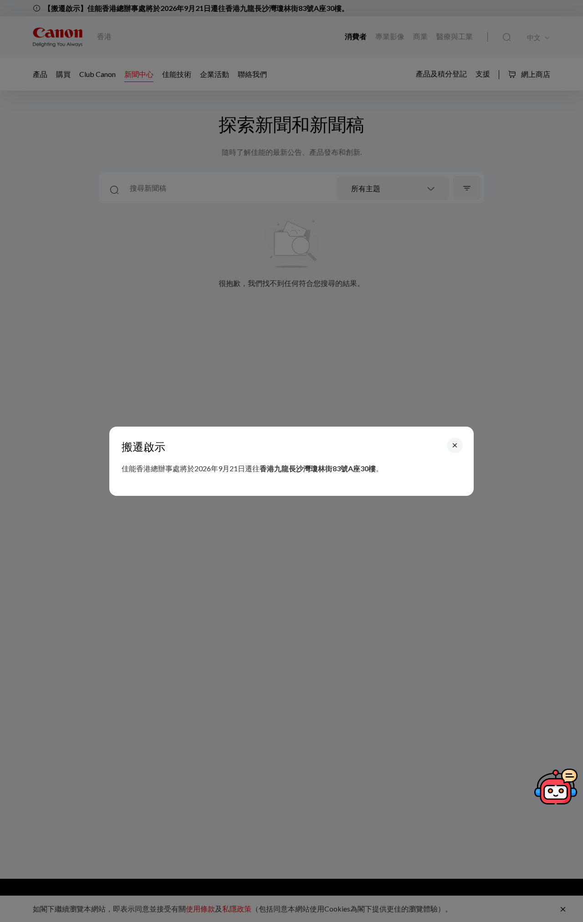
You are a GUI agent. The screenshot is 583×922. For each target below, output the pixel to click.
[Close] (455, 445)
